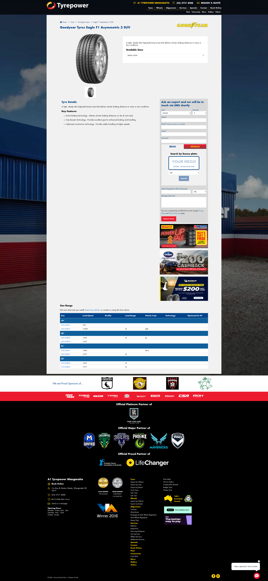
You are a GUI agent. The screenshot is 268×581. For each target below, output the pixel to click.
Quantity (196, 110)
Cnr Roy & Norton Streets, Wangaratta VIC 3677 (69, 489)
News (204, 12)
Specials (193, 8)
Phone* (173, 124)
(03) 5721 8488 (185, 3)
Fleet (188, 12)
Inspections (134, 528)
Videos (218, 12)
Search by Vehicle (137, 482)
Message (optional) (168, 196)
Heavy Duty (135, 520)
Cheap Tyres (167, 490)
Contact (203, 8)
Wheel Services (136, 537)
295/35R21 (65, 354)
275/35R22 (65, 363)
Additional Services (137, 539)
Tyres (150, 8)
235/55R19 (65, 329)
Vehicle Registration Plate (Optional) (174, 189)
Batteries (134, 526)
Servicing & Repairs (138, 531)
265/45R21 (65, 350)
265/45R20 (65, 341)
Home (64, 22)
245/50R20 (65, 338)
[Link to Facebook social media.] (213, 576)
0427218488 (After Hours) (60, 499)
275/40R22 (65, 367)
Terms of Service (174, 213)
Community (196, 12)
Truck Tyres (134, 490)
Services (183, 8)
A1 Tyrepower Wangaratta (153, 3)
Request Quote (168, 219)
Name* (164, 117)
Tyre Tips (134, 496)
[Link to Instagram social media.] (218, 576)
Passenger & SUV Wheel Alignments (143, 515)
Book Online (215, 8)
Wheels (159, 8)
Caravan (134, 509)
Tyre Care (134, 493)
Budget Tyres (167, 487)
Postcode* (165, 138)
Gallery (211, 12)
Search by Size (136, 485)
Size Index (167, 479)
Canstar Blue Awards (170, 485)
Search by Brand (136, 487)
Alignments (171, 8)
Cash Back (134, 556)
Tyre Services (135, 534)
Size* (163, 110)
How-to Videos (168, 482)
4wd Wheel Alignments (139, 518)
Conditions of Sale (72, 577)
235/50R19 (65, 325)
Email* (163, 131)
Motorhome (135, 512)
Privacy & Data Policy (60, 577)
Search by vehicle (92, 310)
